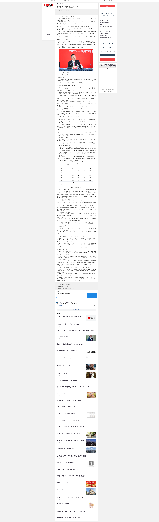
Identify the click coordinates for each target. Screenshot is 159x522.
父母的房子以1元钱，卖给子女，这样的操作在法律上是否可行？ (71, 433)
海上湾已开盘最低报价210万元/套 (66, 407)
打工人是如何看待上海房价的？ (64, 490)
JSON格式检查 (103, 15)
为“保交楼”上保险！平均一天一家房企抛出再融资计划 (71, 456)
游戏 (49, 0)
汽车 (48, 26)
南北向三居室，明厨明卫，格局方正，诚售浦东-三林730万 (73, 387)
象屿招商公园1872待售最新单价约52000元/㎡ (69, 421)
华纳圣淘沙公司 (102, 24)
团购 (57, 0)
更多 (115, 18)
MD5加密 (113, 13)
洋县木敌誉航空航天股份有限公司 (105, 37)
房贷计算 (102, 13)
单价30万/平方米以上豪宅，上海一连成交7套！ (70, 324)
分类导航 (64, 0)
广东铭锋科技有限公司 (103, 28)
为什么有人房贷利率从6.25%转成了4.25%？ (66, 358)
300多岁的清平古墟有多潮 (62, 393)
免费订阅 (107, 6)
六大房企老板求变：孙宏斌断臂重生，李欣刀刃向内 (68, 336)
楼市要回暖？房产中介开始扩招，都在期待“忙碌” (70, 517)
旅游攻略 (48, 34)
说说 (48, 36)
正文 (63, 3)
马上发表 (91, 295)
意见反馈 (110, 0)
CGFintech (108, 65)
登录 (108, 55)
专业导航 (111, 43)
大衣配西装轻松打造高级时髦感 (64, 365)
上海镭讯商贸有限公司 (103, 35)
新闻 (47, 0)
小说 (54, 0)
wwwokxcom (106, 66)
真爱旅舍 (111, 66)
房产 (48, 23)
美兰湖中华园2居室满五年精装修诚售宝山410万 (70, 344)
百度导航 (104, 43)
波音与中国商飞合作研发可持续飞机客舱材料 (69, 401)
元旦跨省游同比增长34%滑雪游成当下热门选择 (70, 497)
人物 (48, 31)
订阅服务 (69, 0)
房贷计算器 (113, 15)
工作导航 (104, 47)
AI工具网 (101, 66)
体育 (48, 15)
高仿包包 (114, 64)
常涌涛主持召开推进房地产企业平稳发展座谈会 (67, 482)
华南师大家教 (113, 65)
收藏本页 (115, 0)
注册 (106, 0)
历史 (48, 18)
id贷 (105, 64)
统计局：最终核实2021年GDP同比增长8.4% (66, 413)
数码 (59, 0)
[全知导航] (47, 7)
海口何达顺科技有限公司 (104, 20)
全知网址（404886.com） (64, 302)
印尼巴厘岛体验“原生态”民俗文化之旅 (67, 381)
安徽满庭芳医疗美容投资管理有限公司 (106, 26)
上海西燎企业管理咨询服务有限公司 (106, 31)
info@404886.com (75, 288)
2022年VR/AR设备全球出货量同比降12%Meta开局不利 (69, 316)
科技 (48, 20)
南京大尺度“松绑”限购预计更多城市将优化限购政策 (71, 511)
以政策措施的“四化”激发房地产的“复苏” (65, 448)
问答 (48, 13)
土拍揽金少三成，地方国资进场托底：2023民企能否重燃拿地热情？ (76, 330)
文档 (48, 39)
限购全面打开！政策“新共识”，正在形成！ (66, 462)
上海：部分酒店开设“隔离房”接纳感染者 (68, 470)
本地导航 (111, 47)
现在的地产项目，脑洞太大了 (63, 503)
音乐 (52, 0)
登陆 (104, 0)
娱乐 (48, 29)
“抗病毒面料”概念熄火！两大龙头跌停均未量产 (67, 350)
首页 (44, 0)
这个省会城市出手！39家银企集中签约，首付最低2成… (72, 476)
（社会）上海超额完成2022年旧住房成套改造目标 (71, 427)
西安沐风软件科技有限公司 (104, 22)
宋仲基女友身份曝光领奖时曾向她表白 (65, 373)
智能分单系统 (109, 64)
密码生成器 (107, 13)
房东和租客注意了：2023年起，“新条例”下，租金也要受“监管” (70, 440)
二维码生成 (108, 15)
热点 (48, 10)
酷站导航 (101, 65)
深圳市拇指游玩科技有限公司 (104, 33)
